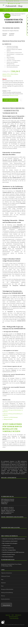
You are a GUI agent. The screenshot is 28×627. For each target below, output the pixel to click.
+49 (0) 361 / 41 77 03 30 (8, 509)
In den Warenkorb (10, 100)
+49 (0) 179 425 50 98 (10, 510)
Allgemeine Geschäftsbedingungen (11, 417)
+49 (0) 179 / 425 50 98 (15, 3)
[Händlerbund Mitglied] (12, 486)
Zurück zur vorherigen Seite (13, 10)
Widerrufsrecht (18, 615)
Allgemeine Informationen (6, 573)
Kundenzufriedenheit (5, 599)
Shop (2, 579)
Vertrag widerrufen (6, 605)
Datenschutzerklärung (13, 616)
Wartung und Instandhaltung (7, 592)
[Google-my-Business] (9, 620)
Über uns (3, 595)
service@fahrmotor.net (9, 512)
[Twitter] (17, 620)
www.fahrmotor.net (7, 513)
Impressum (8, 615)
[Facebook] (13, 620)
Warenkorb (3, 582)
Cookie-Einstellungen (14, 618)
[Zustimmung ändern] (3, 622)
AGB (13, 615)
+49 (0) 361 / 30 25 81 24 (13, 1)
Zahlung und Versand (13, 95)
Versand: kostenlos (6, 76)
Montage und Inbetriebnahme (7, 589)
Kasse (2, 586)
